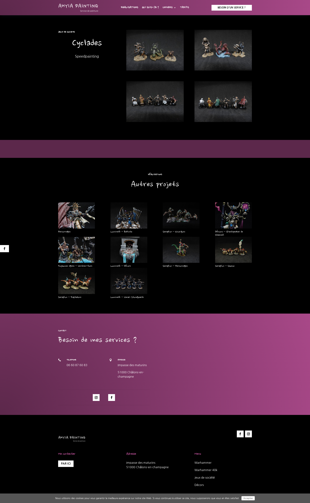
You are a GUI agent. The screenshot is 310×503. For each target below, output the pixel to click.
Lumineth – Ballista (121, 232)
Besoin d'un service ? (232, 7)
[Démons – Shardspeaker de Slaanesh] (233, 215)
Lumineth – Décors (121, 266)
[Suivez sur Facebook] (111, 397)
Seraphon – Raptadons (69, 297)
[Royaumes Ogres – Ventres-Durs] (76, 250)
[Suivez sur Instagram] (96, 397)
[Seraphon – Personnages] (181, 250)
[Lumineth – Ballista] (129, 215)
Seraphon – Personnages (175, 266)
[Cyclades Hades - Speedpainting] (155, 122)
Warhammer (203, 462)
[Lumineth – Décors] (129, 250)
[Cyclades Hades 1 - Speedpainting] (223, 122)
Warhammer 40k (205, 470)
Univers (168, 7)
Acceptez (248, 498)
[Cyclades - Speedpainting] (155, 70)
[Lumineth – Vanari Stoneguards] (129, 281)
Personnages (64, 232)
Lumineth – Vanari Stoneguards (127, 297)
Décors (199, 484)
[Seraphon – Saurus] (233, 250)
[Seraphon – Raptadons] (76, 281)
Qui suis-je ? (150, 7)
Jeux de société (204, 477)
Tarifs (184, 7)
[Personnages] (76, 215)
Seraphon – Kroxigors (174, 232)
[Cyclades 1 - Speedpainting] (223, 70)
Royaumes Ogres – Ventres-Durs (75, 266)
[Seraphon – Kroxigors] (181, 215)
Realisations (129, 7)
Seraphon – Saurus (224, 266)
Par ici (66, 463)
